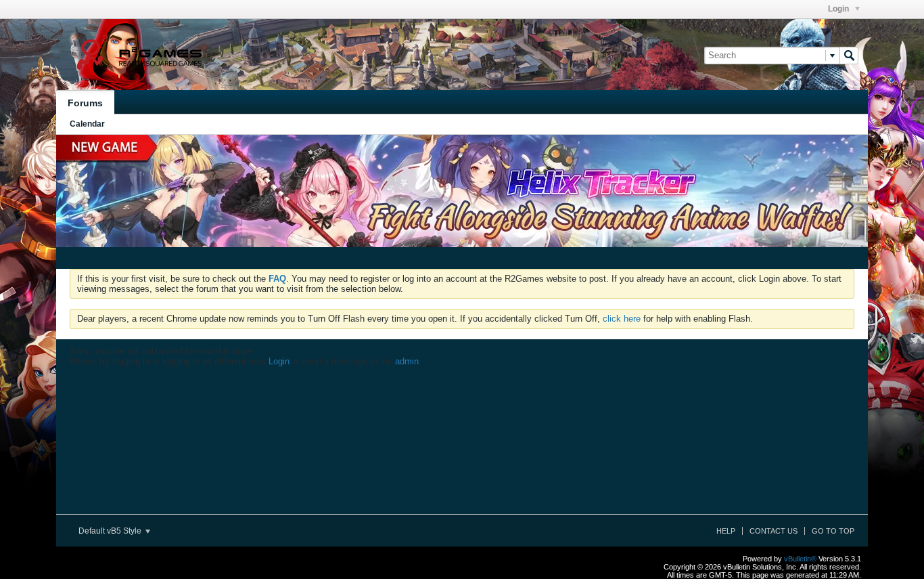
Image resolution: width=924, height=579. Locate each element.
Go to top (833, 531)
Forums (85, 103)
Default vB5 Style (110, 531)
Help (725, 531)
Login (839, 9)
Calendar (87, 124)
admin (407, 361)
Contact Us (773, 531)
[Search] (848, 55)
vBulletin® (800, 559)
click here (622, 319)
